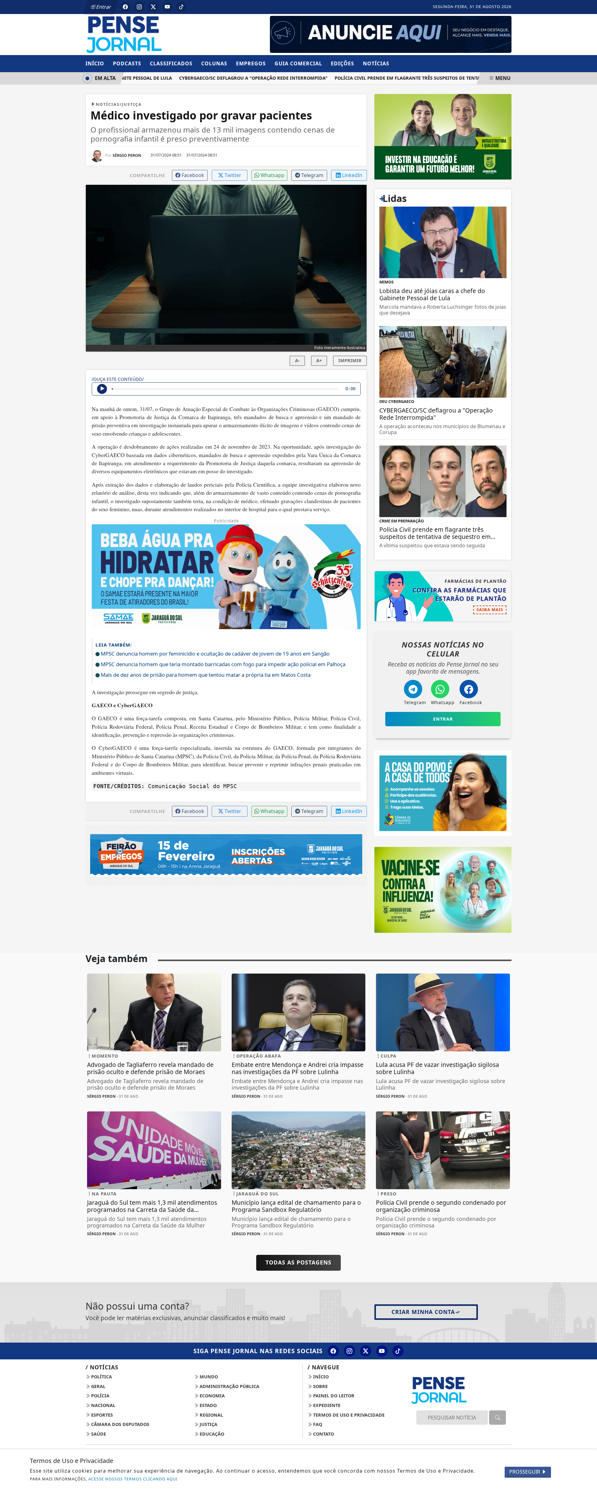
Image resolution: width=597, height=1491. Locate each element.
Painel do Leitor (333, 1396)
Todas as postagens (298, 1262)
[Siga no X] (153, 7)
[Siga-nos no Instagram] (349, 1351)
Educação (211, 1434)
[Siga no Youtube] (167, 7)
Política (101, 1377)
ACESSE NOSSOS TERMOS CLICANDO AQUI (133, 1479)
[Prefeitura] (442, 136)
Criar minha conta (423, 1312)
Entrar (103, 6)
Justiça (207, 1424)
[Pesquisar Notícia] (497, 1417)
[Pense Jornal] (154, 33)
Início (95, 63)
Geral (97, 1386)
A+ (319, 360)
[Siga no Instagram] (139, 7)
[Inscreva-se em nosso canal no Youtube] (381, 1351)
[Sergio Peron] (390, 33)
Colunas (214, 63)
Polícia (99, 1396)
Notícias (376, 63)
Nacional (102, 1405)
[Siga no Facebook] (125, 7)
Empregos (251, 63)
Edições (342, 63)
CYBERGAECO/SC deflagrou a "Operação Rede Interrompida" (233, 78)
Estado (207, 1405)
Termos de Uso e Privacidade (348, 1415)
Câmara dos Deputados (119, 1424)
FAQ (317, 1424)
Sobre (320, 1386)
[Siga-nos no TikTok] (398, 1351)
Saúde (98, 1434)
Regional (210, 1415)
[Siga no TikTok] (181, 7)
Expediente (326, 1405)
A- (297, 360)
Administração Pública (228, 1386)
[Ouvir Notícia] (102, 389)
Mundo (208, 1377)
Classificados (171, 63)
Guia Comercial (298, 63)
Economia (211, 1396)
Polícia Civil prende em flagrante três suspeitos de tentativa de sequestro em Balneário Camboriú (440, 78)
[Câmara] (442, 792)
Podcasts (127, 63)
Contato (323, 1434)
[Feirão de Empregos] (226, 854)
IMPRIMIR (350, 360)
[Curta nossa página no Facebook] (333, 1351)
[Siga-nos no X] (365, 1351)
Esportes (101, 1415)
